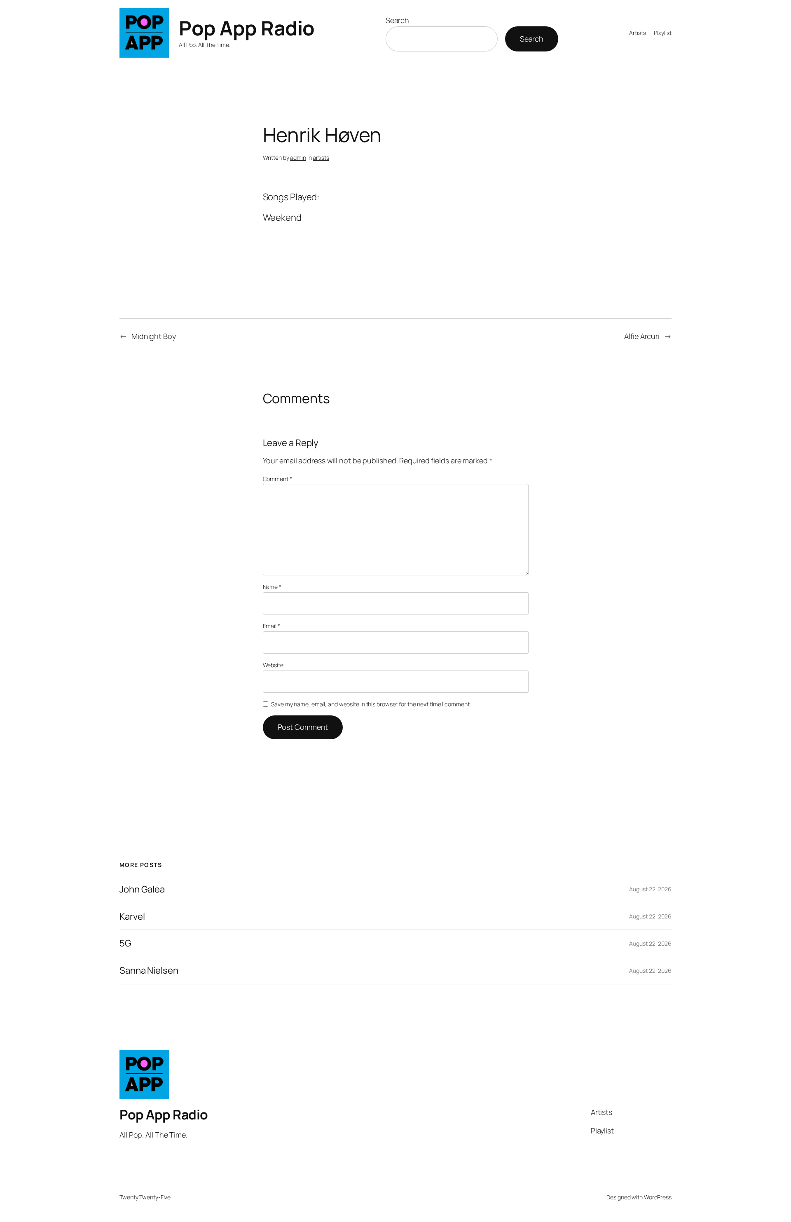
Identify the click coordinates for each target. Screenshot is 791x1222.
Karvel (132, 916)
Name (272, 587)
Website (273, 665)
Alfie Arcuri (642, 336)
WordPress (658, 1197)
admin (298, 157)
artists (321, 157)
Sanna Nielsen (148, 970)
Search (397, 20)
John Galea (142, 889)
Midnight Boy (153, 336)
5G (125, 943)
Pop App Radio (247, 27)
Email (271, 626)
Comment (277, 479)
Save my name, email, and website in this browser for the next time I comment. (370, 704)
